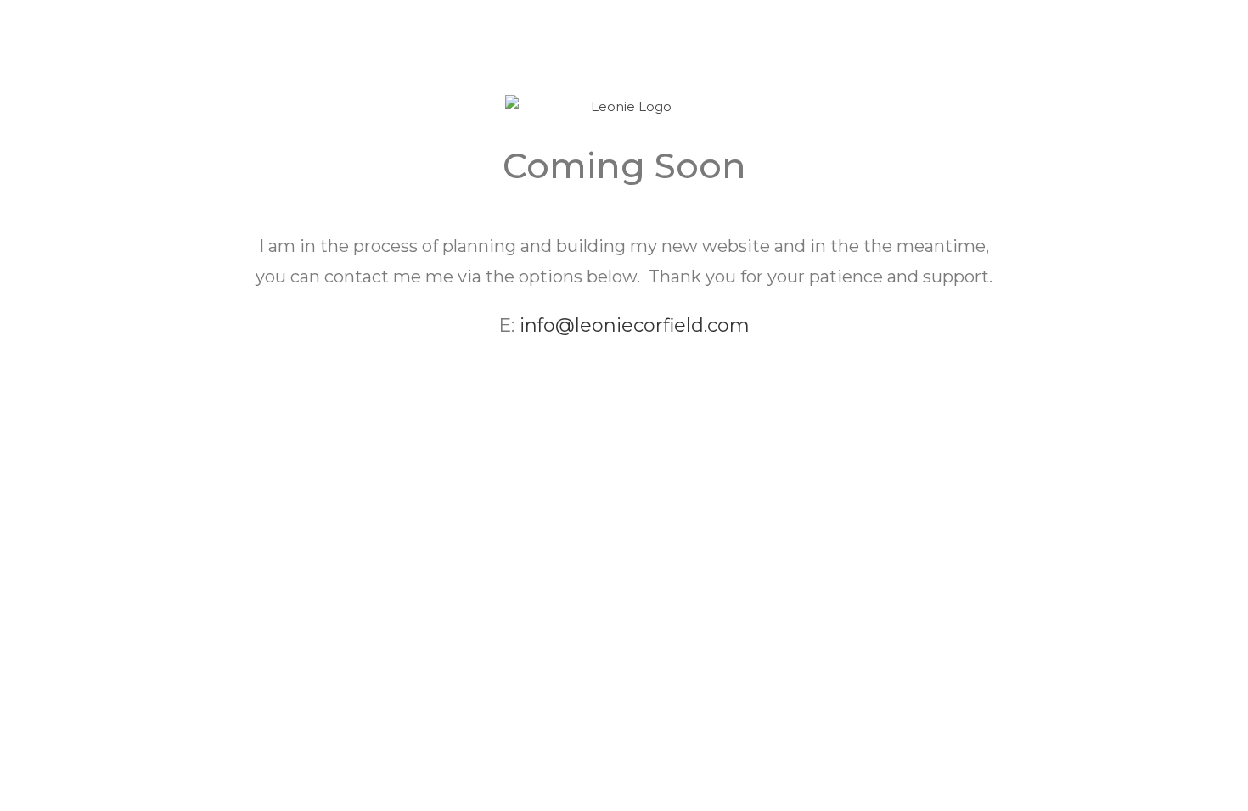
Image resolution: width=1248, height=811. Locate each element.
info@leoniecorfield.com (635, 325)
